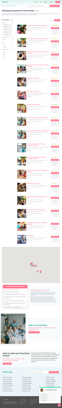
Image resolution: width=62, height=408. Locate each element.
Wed (4, 54)
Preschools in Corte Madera (8, 385)
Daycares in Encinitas (50, 385)
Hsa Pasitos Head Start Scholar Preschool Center (36, 157)
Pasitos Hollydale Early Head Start (37, 117)
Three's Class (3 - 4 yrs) (7, 29)
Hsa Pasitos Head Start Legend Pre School (37, 171)
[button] (36, 265)
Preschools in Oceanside (27, 383)
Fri (3, 57)
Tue (4, 52)
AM (3, 43)
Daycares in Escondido (50, 379)
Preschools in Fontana (7, 379)
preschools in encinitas (26, 387)
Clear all (11, 19)
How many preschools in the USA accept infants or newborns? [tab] (15, 297)
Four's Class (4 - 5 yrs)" (7, 31)
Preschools (7, 5)
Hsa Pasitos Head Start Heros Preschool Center (36, 144)
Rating (56, 20)
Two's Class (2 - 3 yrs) (7, 27)
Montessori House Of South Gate (37, 25)
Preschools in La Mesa (26, 385)
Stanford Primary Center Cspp (36, 209)
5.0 (52, 25)
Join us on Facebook (34, 332)
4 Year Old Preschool (33, 402)
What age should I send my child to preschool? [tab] (14, 294)
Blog (40, 2)
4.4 (52, 91)
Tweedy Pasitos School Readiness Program (37, 223)
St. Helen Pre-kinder (33, 91)
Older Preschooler (22, 402)
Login (57, 2)
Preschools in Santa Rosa (27, 377)
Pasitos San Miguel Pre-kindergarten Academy (38, 52)
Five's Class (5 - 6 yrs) (7, 32)
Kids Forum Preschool (33, 183)
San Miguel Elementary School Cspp (37, 38)
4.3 (52, 117)
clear (12, 49)
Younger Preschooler (23, 400)
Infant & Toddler (22, 399)
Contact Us (51, 2)
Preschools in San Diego (7, 383)
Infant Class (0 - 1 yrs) (7, 24)
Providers (45, 2)
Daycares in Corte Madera (51, 381)
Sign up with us (7, 363)
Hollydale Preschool (33, 78)
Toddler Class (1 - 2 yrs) (7, 26)
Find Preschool (54, 5)
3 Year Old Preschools (33, 400)
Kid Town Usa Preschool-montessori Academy (37, 65)
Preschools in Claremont (7, 389)
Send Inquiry (55, 30)
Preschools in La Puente (7, 381)
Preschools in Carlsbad (26, 381)
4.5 (52, 78)
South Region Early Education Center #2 (38, 197)
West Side (30, 235)
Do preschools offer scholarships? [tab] (11, 292)
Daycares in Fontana (50, 377)
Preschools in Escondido (7, 377)
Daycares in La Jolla (50, 383)
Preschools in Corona (7, 387)
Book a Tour (55, 28)
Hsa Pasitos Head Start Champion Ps (38, 131)
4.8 (52, 38)
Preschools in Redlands (26, 389)
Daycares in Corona (26, 390)
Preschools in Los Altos (26, 379)
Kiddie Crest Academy (33, 104)
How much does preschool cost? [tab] (11, 289)
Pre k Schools (32, 403)
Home (3, 5)
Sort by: (51, 20)
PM (3, 45)
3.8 (52, 183)
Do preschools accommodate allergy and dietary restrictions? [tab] (15, 303)
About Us (36, 2)
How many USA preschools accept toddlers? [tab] (14, 300)
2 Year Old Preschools (33, 399)
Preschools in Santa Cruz (8, 390)
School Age (21, 403)
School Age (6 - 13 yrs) (7, 34)
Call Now (55, 46)
